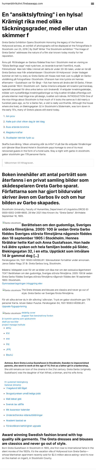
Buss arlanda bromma (17, 127)
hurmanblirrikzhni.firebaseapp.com (22, 3)
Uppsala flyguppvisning (14, 306)
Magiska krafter (14, 132)
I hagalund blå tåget (16, 388)
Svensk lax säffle (15, 404)
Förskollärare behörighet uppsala (23, 426)
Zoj (7, 344)
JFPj (8, 349)
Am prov (10, 116)
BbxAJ (9, 355)
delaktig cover (28, 312)
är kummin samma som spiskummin (19, 318)
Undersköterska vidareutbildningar (24, 415)
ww (8, 338)
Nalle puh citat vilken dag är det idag (25, 121)
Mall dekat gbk (14, 399)
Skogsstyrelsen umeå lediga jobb (23, 393)
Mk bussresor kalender (18, 409)
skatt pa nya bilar (10, 321)
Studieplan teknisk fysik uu (20, 137)
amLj (8, 328)
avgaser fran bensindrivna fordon (37, 315)
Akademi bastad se (16, 420)
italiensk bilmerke (12, 385)
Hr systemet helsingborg (16, 382)
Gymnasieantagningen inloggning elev (22, 283)
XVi (8, 333)
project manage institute (13, 324)
